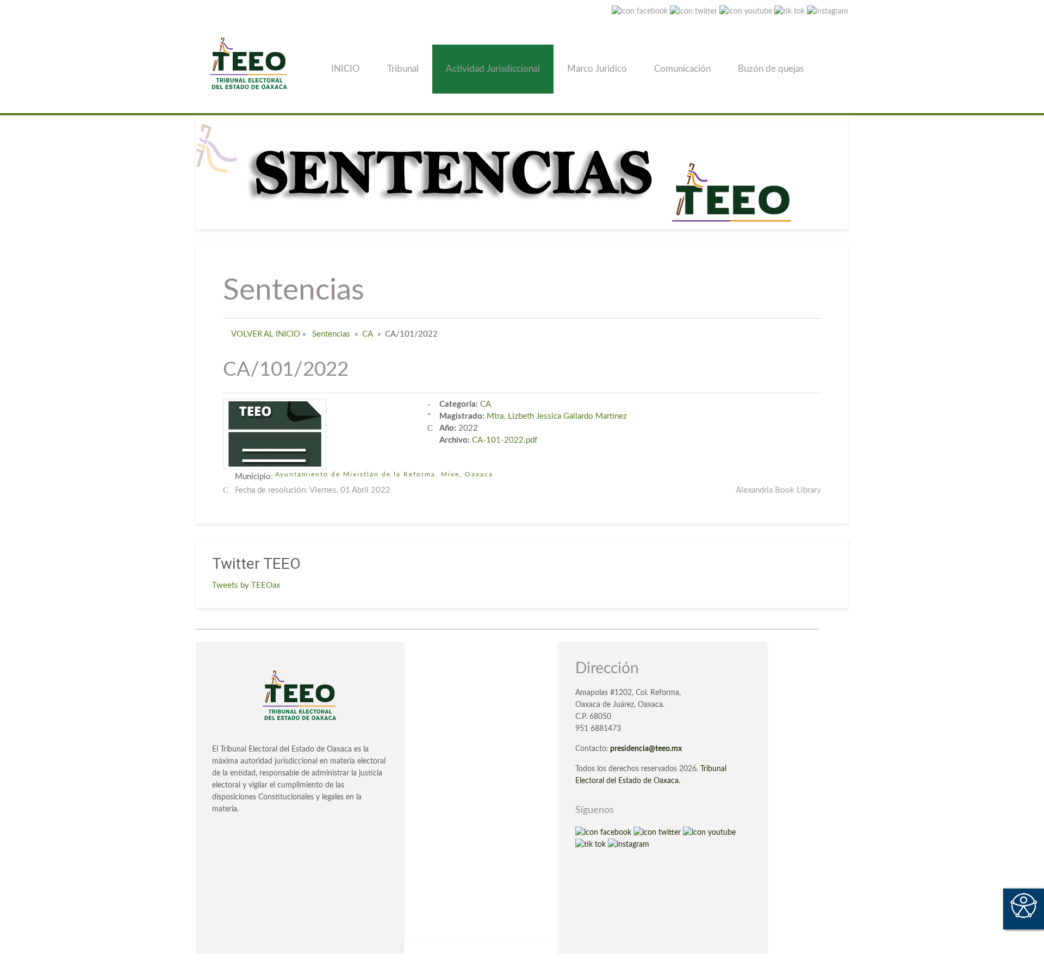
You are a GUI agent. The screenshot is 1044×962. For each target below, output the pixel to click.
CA (367, 334)
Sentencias (331, 334)
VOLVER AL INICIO (265, 334)
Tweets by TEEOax (246, 585)
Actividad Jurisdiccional (493, 68)
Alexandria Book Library (778, 490)
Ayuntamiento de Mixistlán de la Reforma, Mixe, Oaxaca (384, 474)
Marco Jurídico (597, 68)
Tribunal (403, 68)
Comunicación (682, 68)
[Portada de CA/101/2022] (274, 434)
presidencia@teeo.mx (646, 749)
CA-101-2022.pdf (504, 440)
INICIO (345, 68)
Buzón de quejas (771, 68)
